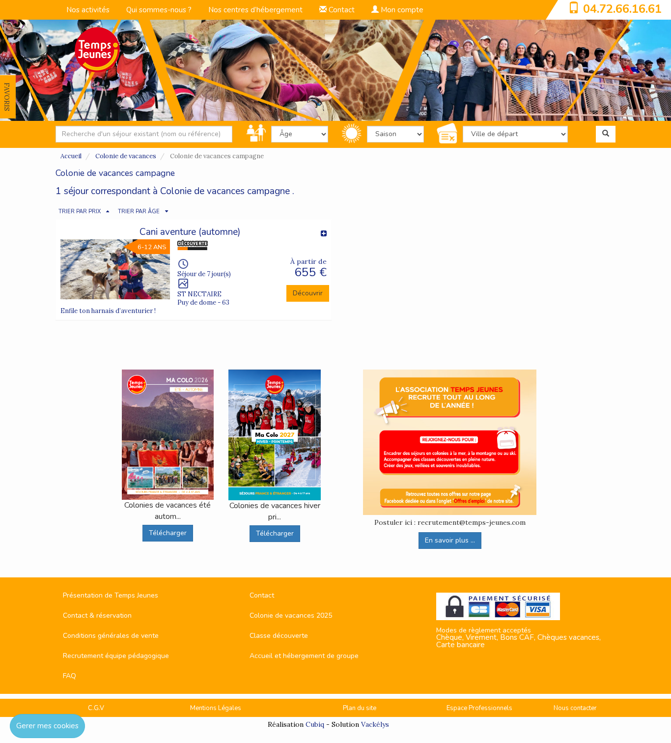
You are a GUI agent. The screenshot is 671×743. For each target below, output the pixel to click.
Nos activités (88, 10)
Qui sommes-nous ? (159, 10)
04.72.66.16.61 (622, 9)
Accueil (71, 156)
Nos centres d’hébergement (255, 10)
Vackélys (375, 724)
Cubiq (315, 724)
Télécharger (168, 533)
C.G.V (96, 708)
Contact (341, 10)
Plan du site (359, 708)
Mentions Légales (215, 708)
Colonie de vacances (125, 156)
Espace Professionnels (479, 708)
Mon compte (401, 10)
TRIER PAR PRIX (79, 211)
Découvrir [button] (308, 293)
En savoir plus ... (450, 540)
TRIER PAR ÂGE (139, 211)
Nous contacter (575, 708)
